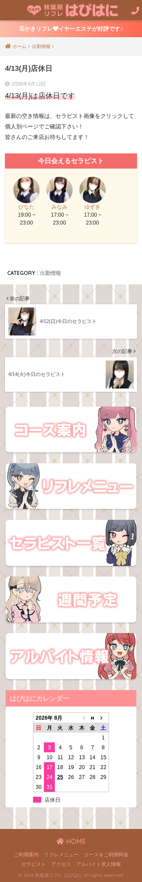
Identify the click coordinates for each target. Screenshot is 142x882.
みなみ (59, 207)
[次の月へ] (103, 717)
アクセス (61, 864)
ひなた (26, 207)
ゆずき (92, 207)
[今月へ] (92, 717)
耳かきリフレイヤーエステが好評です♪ (71, 29)
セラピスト (33, 864)
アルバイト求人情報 (98, 864)
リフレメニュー (61, 854)
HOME (75, 841)
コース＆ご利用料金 (106, 854)
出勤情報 (50, 273)
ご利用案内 (26, 854)
